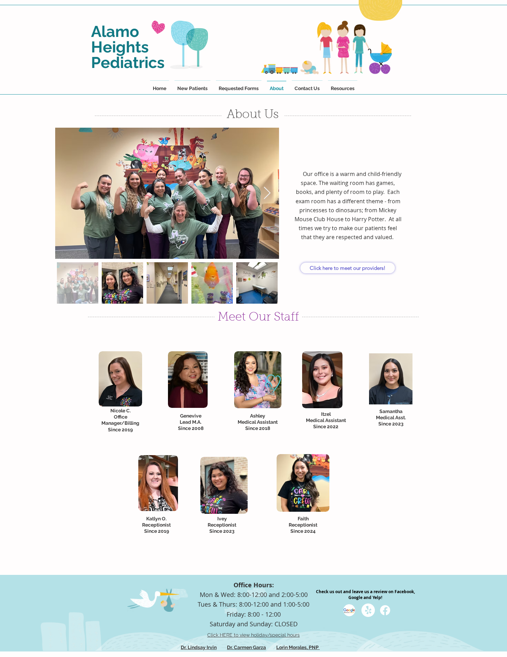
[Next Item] (267, 193)
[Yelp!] (368, 610)
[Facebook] (385, 610)
